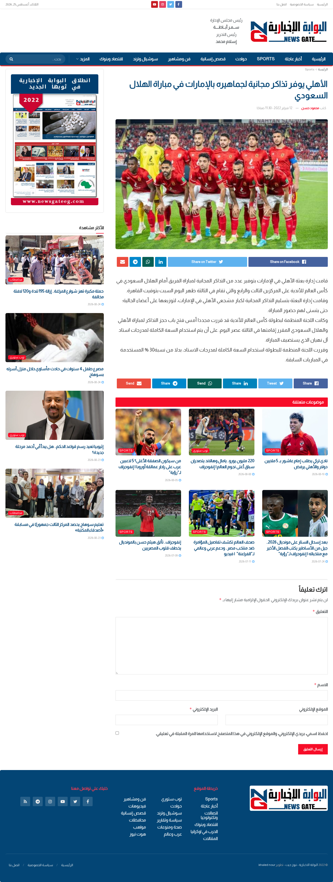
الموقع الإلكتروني (313, 709)
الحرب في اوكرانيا (204, 831)
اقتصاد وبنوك (111, 59)
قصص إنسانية (213, 59)
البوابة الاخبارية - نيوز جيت (301, 865)
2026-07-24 (318, 561)
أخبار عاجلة (293, 59)
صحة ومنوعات (169, 827)
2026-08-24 (94, 304)
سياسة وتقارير (169, 820)
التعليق (320, 611)
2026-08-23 (94, 459)
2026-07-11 (245, 561)
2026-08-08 (245, 474)
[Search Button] (9, 59)
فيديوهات (137, 806)
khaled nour (267, 865)
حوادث (241, 59)
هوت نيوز (138, 834)
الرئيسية (322, 4)
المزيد (84, 59)
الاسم (321, 684)
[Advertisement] (100, 30)
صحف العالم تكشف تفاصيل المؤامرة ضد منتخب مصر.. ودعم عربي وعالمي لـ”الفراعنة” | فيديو (224, 548)
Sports (266, 59)
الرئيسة (323, 69)
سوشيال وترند (145, 59)
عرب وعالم (173, 834)
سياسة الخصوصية (302, 4)
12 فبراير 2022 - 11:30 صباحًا (274, 108)
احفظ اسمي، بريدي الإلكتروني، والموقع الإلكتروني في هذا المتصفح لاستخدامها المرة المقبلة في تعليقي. (242, 733)
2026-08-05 (171, 480)
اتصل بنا (282, 4)
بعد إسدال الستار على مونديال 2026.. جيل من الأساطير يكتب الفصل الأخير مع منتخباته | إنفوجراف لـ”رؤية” (297, 548)
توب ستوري (200, 450)
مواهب (139, 827)
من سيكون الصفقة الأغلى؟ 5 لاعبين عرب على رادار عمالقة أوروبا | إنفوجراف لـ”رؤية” (150, 467)
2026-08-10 (318, 474)
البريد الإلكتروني (203, 709)
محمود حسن (310, 108)
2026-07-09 (171, 555)
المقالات (210, 838)
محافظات (16, 279)
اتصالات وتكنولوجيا (209, 815)
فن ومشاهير (179, 59)
